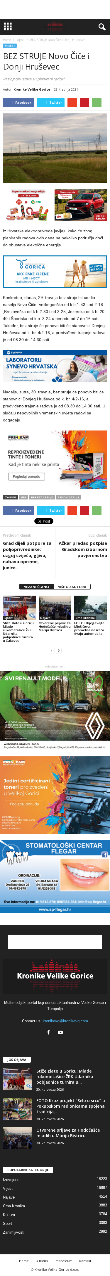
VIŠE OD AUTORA (72, 587)
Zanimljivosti (13, 1232)
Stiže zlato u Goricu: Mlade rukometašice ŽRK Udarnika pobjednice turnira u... (64, 1076)
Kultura (9, 1215)
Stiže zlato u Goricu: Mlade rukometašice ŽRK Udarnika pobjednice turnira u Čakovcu (19, 632)
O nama (41, 1260)
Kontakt (85, 1260)
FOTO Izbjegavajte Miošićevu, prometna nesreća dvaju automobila (89, 628)
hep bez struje (42, 497)
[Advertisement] (55, 9)
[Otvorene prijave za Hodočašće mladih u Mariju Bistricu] (55, 608)
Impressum (63, 1260)
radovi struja (68, 497)
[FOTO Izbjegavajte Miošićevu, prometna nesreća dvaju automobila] (90, 608)
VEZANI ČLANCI (36, 587)
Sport (8, 618)
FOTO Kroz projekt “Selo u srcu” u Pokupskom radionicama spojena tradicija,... (70, 1106)
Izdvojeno (11, 1180)
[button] (100, 27)
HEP (23, 497)
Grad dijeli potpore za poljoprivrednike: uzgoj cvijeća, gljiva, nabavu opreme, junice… (27, 555)
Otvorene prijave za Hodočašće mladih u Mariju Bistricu (55, 626)
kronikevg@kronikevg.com (65, 1021)
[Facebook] (50, 1033)
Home (7, 40)
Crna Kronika (85, 618)
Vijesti (10, 46)
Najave (45, 618)
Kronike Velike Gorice (31, 89)
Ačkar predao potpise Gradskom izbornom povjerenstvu (83, 549)
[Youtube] (61, 1033)
